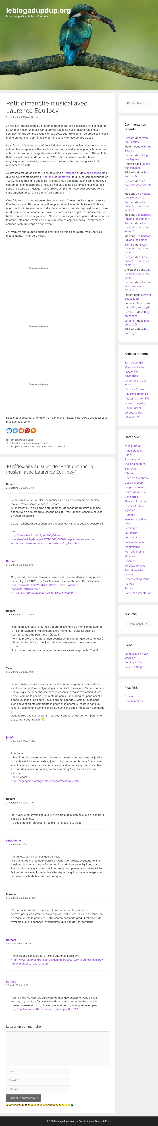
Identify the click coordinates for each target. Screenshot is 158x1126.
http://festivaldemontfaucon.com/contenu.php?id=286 (44, 1009)
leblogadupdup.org (38, 10)
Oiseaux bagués (135, 403)
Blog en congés (141, 307)
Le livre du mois (134, 542)
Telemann (70, 172)
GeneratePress (103, 1121)
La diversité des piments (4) (138, 185)
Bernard (11, 561)
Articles (129, 696)
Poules (129, 588)
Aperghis (48, 176)
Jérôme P (130, 312)
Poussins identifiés (136, 393)
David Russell (133, 408)
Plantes (129, 583)
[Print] (33, 430)
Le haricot (131, 537)
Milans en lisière (135, 367)
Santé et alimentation (138, 593)
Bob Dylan (131, 468)
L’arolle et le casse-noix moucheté (138, 286)
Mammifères (132, 546)
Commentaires (134, 701)
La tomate (131, 532)
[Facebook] (9, 430)
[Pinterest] (27, 430)
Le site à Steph (134, 667)
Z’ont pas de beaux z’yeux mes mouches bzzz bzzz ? (37, 446)
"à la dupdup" (133, 445)
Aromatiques (132, 459)
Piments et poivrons (137, 579)
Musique (130, 556)
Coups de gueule (135, 492)
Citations (130, 473)
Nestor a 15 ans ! (135, 389)
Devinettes (131, 496)
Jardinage (131, 528)
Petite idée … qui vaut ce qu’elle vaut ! (29, 443)
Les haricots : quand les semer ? (137, 206)
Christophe (13, 840)
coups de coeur (134, 487)
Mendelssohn (92, 172)
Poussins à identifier (137, 398)
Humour (130, 514)
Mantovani (64, 176)
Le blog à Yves (134, 662)
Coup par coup (134, 482)
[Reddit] (21, 430)
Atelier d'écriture (135, 463)
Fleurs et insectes (136, 501)
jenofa (10, 737)
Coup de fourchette (137, 478)
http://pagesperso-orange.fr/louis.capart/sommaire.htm (45, 781)
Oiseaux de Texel (135, 565)
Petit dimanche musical (21, 439)
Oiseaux (130, 561)
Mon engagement (135, 551)
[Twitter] (15, 430)
